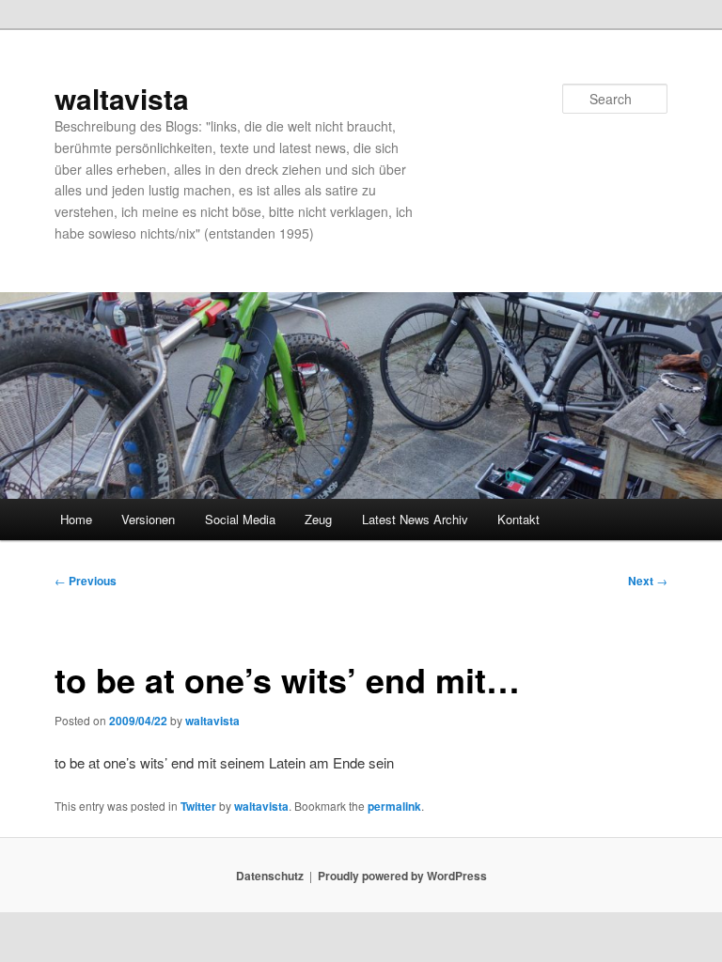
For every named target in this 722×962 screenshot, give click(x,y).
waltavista (122, 98)
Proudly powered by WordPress (402, 875)
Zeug (318, 519)
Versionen (148, 519)
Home (76, 519)
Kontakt (518, 519)
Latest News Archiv (415, 519)
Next (647, 580)
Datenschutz (270, 875)
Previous (86, 580)
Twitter (198, 806)
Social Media (240, 519)
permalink (394, 806)
